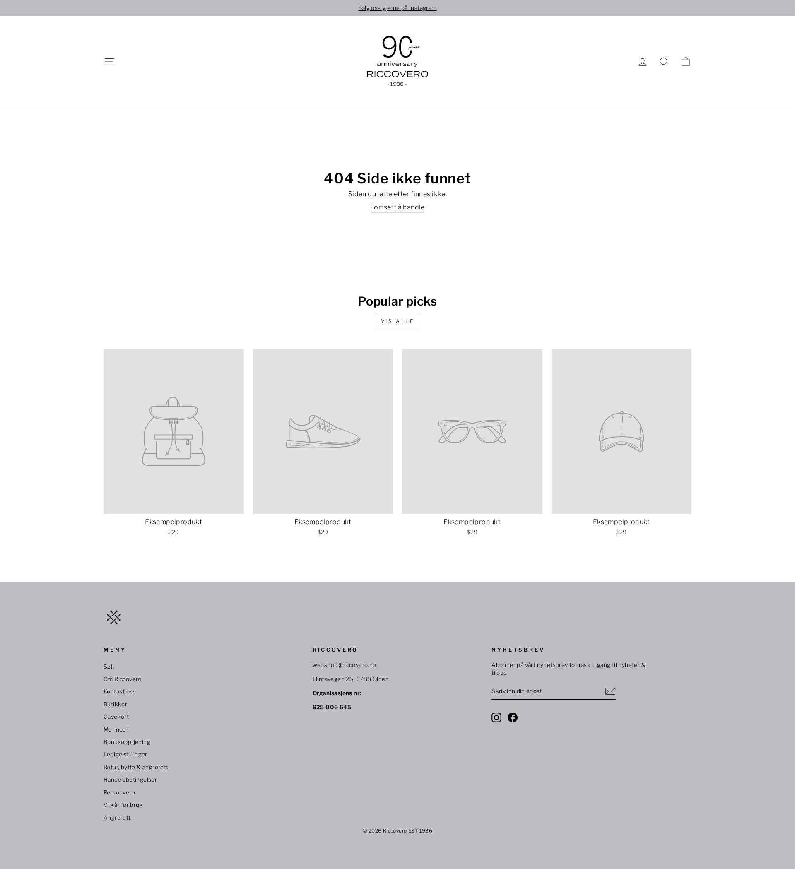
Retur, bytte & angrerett (136, 767)
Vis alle (397, 321)
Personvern (119, 792)
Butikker (115, 704)
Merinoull (116, 729)
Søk (109, 666)
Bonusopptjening (127, 742)
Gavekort (116, 716)
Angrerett (117, 817)
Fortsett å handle (397, 207)
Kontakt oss (120, 691)
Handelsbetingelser (130, 779)
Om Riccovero (123, 679)
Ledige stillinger (125, 754)
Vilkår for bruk (123, 805)
